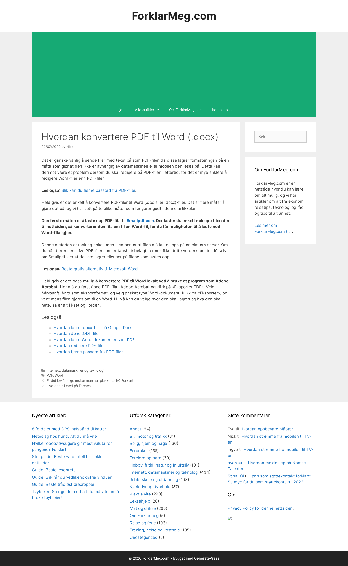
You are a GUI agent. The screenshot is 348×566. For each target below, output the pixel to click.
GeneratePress (206, 558)
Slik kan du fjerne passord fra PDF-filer (98, 190)
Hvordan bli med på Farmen (69, 386)
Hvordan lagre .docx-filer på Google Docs (93, 327)
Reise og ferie (143, 523)
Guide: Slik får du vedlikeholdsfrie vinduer (72, 477)
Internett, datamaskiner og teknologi (75, 370)
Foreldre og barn (145, 457)
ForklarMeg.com (174, 15)
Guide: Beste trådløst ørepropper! (64, 484)
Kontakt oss (222, 109)
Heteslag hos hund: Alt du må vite (64, 436)
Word (59, 375)
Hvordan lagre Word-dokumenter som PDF (94, 339)
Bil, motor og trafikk (148, 436)
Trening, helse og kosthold (155, 530)
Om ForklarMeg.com (186, 109)
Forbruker (139, 450)
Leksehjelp (140, 501)
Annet (135, 429)
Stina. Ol (236, 476)
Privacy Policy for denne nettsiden (260, 508)
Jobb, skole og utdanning (154, 479)
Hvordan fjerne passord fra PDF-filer (88, 351)
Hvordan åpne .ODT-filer (77, 333)
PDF (50, 375)
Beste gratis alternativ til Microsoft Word (100, 269)
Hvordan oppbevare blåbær (266, 429)
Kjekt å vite (140, 494)
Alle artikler (144, 109)
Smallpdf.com (140, 220)
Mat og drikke (143, 508)
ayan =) (235, 462)
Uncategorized (144, 537)
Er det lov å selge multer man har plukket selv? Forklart (90, 381)
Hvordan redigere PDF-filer (79, 345)
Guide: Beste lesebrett (53, 470)
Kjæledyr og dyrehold (150, 486)
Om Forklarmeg (144, 515)
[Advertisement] (174, 67)
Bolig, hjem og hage (148, 443)
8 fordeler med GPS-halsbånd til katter (69, 429)
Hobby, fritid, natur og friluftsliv (159, 465)
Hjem (121, 109)
